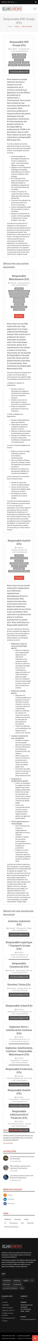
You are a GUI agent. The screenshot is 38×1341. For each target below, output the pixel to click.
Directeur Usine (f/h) (19, 984)
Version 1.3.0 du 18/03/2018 (26, 1338)
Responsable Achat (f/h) (19, 1005)
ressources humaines (10, 1288)
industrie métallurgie (19, 296)
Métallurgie (7, 1219)
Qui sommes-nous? (8, 1318)
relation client (15, 571)
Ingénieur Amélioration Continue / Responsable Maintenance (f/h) (19, 1051)
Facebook (11, 1203)
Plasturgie (18, 1219)
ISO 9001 (14, 566)
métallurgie (7, 1280)
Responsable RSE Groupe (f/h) (19, 43)
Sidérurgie (30, 1223)
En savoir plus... (8, 1143)
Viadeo (10, 1195)
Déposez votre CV (8, 1310)
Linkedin (10, 1199)
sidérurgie (6, 1284)
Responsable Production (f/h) (19, 1070)
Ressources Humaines (11, 1227)
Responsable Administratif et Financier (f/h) (19, 1114)
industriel (19, 60)
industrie (19, 561)
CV (5, 1223)
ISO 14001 (23, 566)
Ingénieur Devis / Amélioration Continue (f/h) (19, 1030)
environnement (19, 57)
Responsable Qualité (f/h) (19, 542)
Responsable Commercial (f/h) (19, 965)
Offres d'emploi (7, 1308)
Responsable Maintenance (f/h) (19, 277)
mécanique (19, 304)
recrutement (17, 1284)
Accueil (9, 26)
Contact (4, 1321)
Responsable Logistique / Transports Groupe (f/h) (19, 945)
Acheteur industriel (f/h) (19, 923)
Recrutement (13, 1223)
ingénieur (21, 54)
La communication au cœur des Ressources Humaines (21, 1177)
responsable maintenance (19, 291)
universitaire (24, 65)
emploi (25, 1280)
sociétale (12, 65)
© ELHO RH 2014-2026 (8, 1335)
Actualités (5, 1305)
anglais (25, 62)
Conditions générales (23, 1335)
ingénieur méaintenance (19, 294)
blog (21, 1288)
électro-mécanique (19, 307)
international (15, 62)
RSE (14, 54)
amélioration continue (19, 563)
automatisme (19, 309)
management (19, 299)
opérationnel (19, 302)
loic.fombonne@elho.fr (28, 1319)
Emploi (26, 1219)
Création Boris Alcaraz (8, 1338)
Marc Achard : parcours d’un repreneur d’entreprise (20, 1167)
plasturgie (17, 1280)
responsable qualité (19, 558)
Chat (22, 1223)
